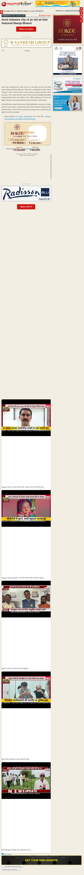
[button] (26, 444)
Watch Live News (26, 29)
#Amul (20, 116)
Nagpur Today (46, 15)
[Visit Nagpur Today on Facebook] (79, 11)
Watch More (7, 854)
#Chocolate (28, 116)
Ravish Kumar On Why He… (11, 869)
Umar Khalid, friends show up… (12, 866)
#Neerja (48, 116)
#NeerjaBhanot (9, 119)
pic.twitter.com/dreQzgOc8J (26, 119)
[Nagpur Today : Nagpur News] (17, 4)
